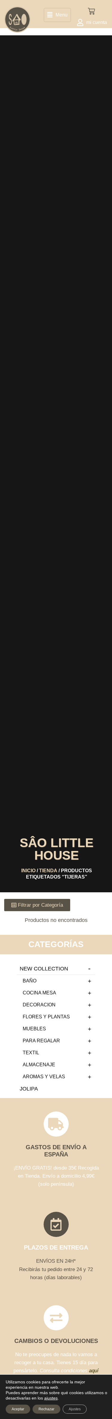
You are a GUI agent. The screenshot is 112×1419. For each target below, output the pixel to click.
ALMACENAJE (39, 1064)
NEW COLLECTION (44, 969)
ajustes (51, 1398)
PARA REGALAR (41, 1040)
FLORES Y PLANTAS (46, 1016)
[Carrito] (91, 11)
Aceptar (18, 1409)
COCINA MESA (39, 992)
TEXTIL (31, 1052)
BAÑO (29, 980)
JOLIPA (29, 1089)
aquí (94, 1370)
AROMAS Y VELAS (44, 1076)
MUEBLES (34, 1028)
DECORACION (39, 1004)
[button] (57, 15)
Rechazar (46, 1409)
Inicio (28, 870)
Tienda (48, 870)
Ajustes (75, 1409)
